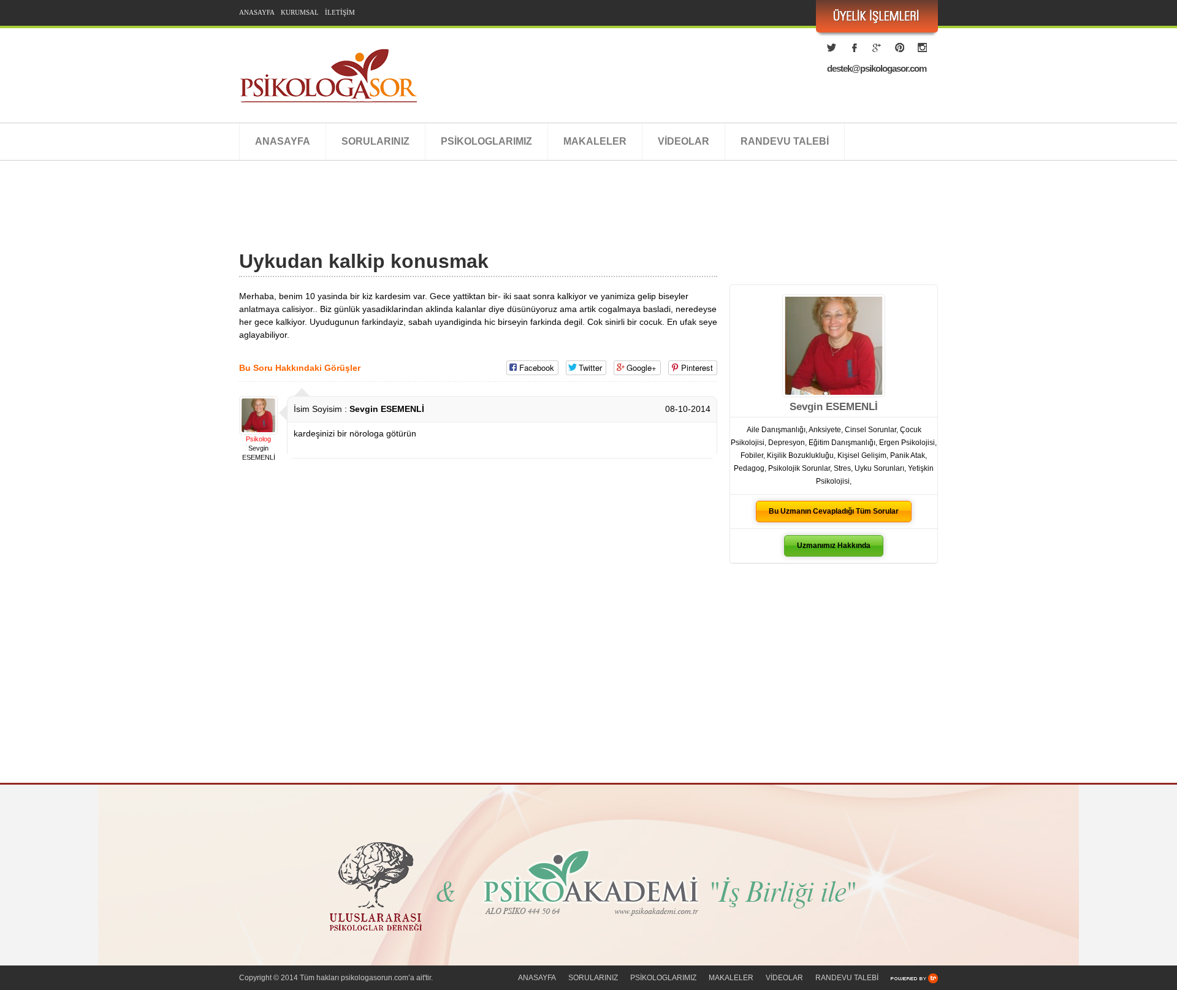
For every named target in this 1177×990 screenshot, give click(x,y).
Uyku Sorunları (879, 468)
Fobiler (752, 455)
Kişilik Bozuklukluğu (800, 455)
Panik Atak (907, 455)
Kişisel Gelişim (861, 455)
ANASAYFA (257, 12)
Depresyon (786, 442)
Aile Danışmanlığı (776, 429)
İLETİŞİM (340, 12)
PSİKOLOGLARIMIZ (486, 141)
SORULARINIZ (375, 141)
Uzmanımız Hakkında (833, 545)
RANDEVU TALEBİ (785, 141)
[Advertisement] (462, 218)
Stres (842, 468)
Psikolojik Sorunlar (799, 468)
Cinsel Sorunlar (870, 429)
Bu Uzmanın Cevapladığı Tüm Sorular (834, 511)
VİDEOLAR (683, 141)
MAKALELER (595, 141)
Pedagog (749, 468)
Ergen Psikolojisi (907, 442)
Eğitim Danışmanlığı (842, 442)
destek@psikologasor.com (876, 68)
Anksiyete (825, 429)
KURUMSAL (300, 12)
